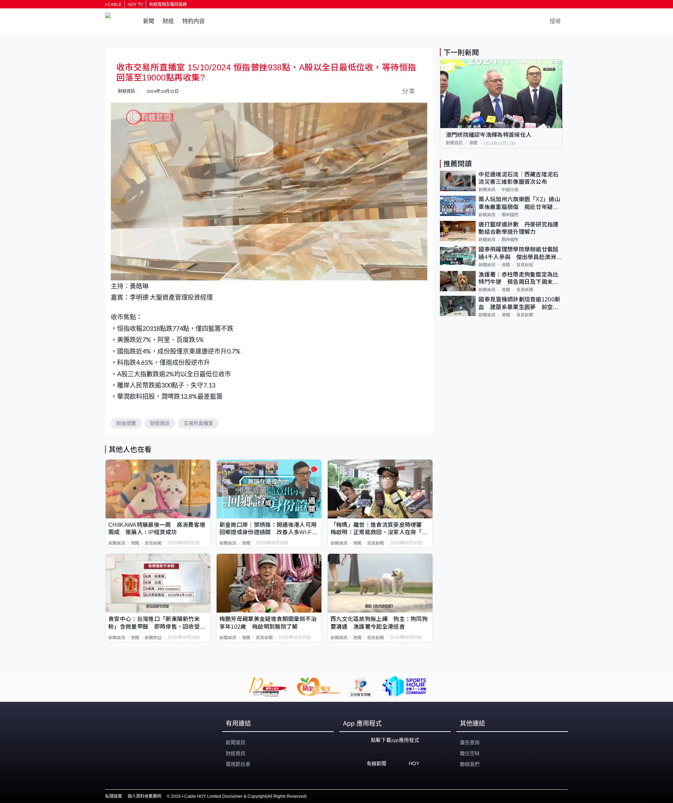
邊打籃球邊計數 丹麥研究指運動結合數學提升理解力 (518, 228)
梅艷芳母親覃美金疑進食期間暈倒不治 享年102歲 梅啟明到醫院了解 (269, 622)
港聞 (135, 543)
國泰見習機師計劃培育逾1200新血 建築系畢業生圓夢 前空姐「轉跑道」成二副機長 (519, 303)
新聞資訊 (116, 543)
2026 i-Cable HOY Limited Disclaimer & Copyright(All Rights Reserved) (239, 796)
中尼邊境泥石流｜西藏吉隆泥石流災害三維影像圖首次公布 (518, 178)
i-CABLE (113, 4)
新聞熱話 (153, 637)
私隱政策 (113, 796)
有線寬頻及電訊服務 (168, 4)
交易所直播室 (198, 423)
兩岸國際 (510, 214)
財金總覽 (126, 423)
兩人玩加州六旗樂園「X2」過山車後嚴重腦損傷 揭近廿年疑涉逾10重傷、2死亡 (519, 203)
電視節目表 (238, 764)
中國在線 (510, 189)
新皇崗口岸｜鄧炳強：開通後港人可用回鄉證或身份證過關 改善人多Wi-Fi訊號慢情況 (268, 529)
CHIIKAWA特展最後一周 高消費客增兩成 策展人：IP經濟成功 (156, 528)
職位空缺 (470, 753)
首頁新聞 (153, 543)
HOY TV (135, 4)
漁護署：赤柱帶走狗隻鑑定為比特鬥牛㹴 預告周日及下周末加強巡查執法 (518, 279)
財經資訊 (160, 423)
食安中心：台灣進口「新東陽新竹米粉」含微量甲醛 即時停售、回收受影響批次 (156, 623)
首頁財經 (524, 265)
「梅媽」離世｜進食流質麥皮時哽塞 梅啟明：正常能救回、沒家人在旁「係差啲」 (379, 529)
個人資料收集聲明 (144, 796)
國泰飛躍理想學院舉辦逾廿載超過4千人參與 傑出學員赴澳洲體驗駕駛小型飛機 (520, 253)
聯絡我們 (470, 764)
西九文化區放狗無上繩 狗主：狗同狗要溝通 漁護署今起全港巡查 (379, 622)
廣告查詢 (470, 742)
